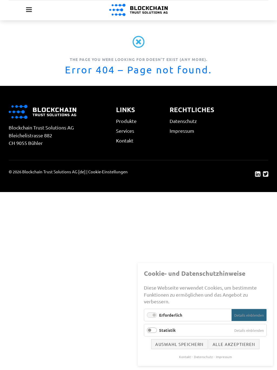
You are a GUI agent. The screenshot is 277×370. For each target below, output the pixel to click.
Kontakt (124, 140)
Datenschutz (183, 121)
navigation (29, 9)
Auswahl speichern (179, 344)
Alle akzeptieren (234, 344)
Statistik (167, 330)
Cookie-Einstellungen (108, 171)
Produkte (126, 121)
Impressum (182, 131)
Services (125, 131)
